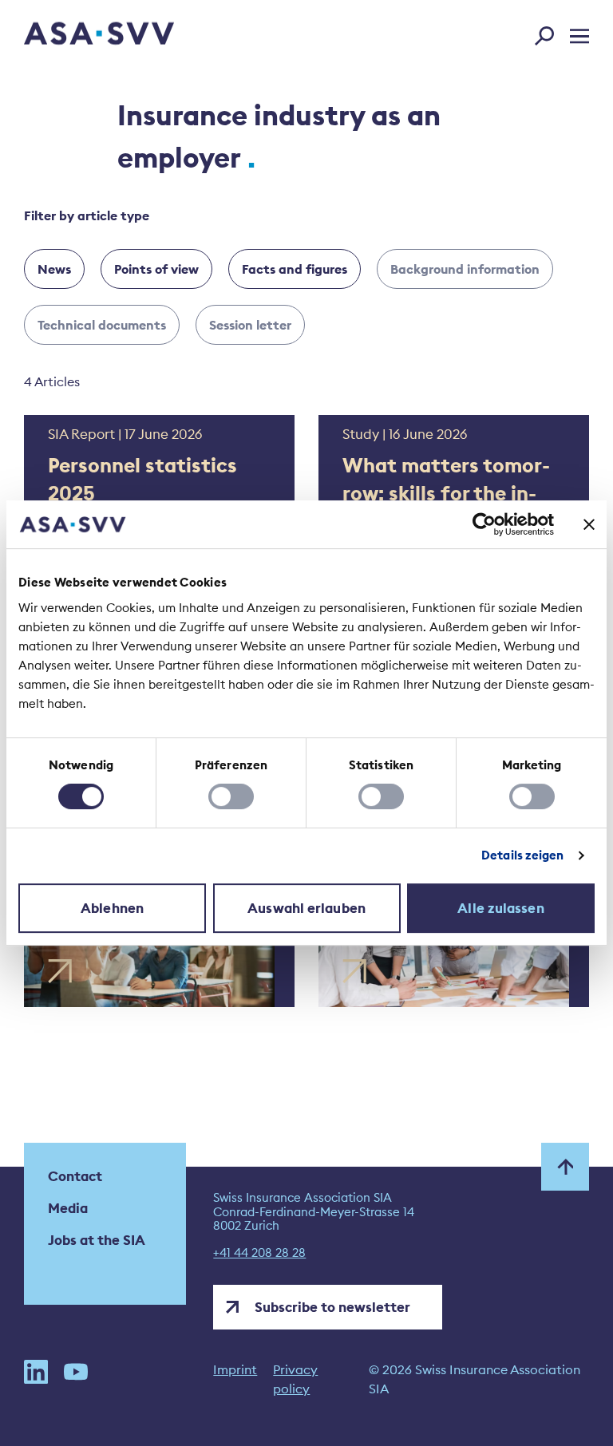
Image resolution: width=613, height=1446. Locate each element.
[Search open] (549, 32)
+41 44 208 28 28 (259, 1253)
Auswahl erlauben (306, 908)
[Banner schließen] (589, 524)
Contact (75, 1176)
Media (68, 1208)
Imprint (235, 1369)
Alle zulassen (500, 908)
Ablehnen (112, 908)
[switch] (231, 796)
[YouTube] (76, 1379)
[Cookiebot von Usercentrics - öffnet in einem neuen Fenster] (484, 524)
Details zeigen (522, 855)
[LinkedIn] (36, 1379)
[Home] (71, 35)
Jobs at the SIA (96, 1240)
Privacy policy (295, 1379)
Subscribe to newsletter (332, 1307)
